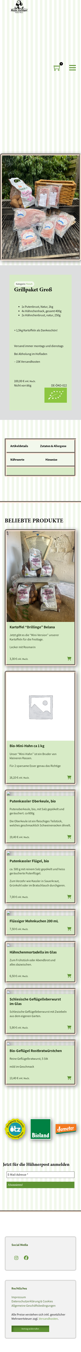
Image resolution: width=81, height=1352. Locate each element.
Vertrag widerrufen (30, 1328)
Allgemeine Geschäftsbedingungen (33, 1305)
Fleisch (29, 284)
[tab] (21, 447)
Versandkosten (48, 1318)
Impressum (18, 1297)
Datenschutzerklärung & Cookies (32, 1301)
